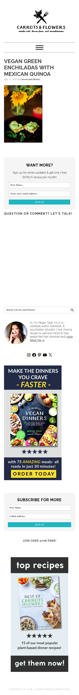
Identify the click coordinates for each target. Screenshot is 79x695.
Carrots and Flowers (39, 19)
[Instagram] (28, 355)
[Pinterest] (39, 355)
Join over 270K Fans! (39, 540)
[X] (50, 355)
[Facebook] (34, 355)
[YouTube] (45, 355)
